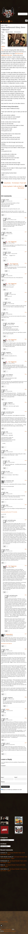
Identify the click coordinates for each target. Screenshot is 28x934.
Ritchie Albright (4, 178)
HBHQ (7, 709)
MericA (24, 177)
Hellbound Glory (12, 177)
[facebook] (4, 21)
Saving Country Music (6, 929)
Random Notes (9, 32)
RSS (11, 21)
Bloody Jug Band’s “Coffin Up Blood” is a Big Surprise (14, 187)
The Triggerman (12, 241)
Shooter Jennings (13, 178)
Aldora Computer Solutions (10, 931)
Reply (26, 199)
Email (16, 777)
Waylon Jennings (21, 178)
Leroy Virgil (19, 177)
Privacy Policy (4, 921)
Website (3, 781)
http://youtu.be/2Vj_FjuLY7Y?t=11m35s (9, 512)
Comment (3, 765)
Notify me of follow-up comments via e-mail (12, 789)
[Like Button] (2, 175)
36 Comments (17, 32)
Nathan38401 (9, 634)
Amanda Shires (4, 177)
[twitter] (1, 21)
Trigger (2, 32)
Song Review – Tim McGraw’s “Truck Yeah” (14, 183)
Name (2, 777)
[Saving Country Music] (8, 18)
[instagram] (6, 21)
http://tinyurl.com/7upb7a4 (6, 643)
